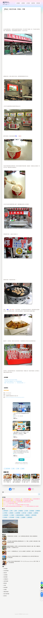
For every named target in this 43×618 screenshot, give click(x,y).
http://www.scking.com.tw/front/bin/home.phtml (15, 397)
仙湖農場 (23, 517)
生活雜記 (5, 589)
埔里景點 (21, 510)
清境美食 (11, 513)
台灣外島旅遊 (6, 581)
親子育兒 (5, 595)
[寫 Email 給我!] (42, 591)
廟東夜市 (38, 510)
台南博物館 (18, 513)
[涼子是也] (6, 3)
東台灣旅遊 (5, 587)
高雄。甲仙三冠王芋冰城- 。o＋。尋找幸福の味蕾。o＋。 (15, 382)
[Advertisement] (21, 20)
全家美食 (5, 517)
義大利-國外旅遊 (6, 593)
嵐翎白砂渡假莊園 (20, 515)
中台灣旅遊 (5, 568)
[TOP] (42, 599)
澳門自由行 (6, 510)
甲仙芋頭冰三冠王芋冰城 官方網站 (10, 379)
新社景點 (32, 510)
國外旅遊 (38, 3)
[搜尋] (39, 494)
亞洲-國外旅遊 (6, 570)
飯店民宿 (33, 3)
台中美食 (28, 3)
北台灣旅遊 (5, 574)
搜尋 (3, 492)
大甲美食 (5, 513)
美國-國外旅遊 (6, 591)
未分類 (5, 585)
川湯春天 (12, 515)
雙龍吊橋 (27, 515)
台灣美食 (23, 3)
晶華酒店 (36, 513)
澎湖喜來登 (6, 515)
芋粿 (18, 468)
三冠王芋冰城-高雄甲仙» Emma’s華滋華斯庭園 (13, 381)
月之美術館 (12, 517)
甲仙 (13, 468)
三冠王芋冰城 (7, 468)
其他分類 (5, 572)
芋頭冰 (23, 468)
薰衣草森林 (34, 515)
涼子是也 (20, 614)
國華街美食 (30, 517)
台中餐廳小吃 (6, 579)
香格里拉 (30, 513)
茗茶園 (18, 517)
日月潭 (26, 510)
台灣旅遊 (18, 3)
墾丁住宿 (24, 513)
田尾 (16, 510)
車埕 (11, 510)
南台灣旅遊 (5, 576)
